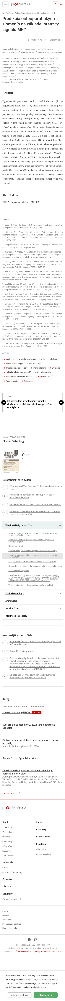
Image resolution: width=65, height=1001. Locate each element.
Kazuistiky (7, 851)
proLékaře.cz (15, 5)
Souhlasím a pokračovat (45, 996)
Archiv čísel (11, 601)
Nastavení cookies (10, 928)
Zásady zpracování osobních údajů (46, 951)
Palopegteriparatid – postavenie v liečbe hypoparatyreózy (32, 562)
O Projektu (7, 919)
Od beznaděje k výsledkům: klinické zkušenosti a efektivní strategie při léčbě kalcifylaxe (29, 404)
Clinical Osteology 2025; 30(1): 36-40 (32, 79)
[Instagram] (35, 939)
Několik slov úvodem (17, 546)
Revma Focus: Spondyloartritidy (20, 758)
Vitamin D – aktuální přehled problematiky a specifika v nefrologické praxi (31, 541)
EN (61, 4)
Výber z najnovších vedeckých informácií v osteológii (30, 585)
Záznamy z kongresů (11, 899)
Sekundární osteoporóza (18, 571)
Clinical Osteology (39, 13)
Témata (6, 886)
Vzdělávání (8, 862)
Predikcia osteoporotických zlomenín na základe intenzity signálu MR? (32, 556)
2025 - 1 (51, 13)
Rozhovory (7, 841)
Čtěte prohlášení (22, 951)
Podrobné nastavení (19, 995)
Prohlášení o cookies (11, 924)
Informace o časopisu (16, 616)
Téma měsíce (8, 855)
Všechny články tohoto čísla (18, 525)
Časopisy (7, 879)
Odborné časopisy (22, 13)
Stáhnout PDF (37, 40)
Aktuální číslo (12, 608)
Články (6, 822)
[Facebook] (29, 939)
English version (56, 40)
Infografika (7, 846)
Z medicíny (7, 827)
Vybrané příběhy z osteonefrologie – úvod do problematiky (32, 551)
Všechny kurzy (9, 793)
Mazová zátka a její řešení (17, 712)
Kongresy (7, 893)
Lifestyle (6, 836)
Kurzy (5, 867)
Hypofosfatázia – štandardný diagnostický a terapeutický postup (35, 566)
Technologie (8, 832)
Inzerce (5, 915)
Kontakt (6, 911)
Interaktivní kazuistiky (12, 872)
